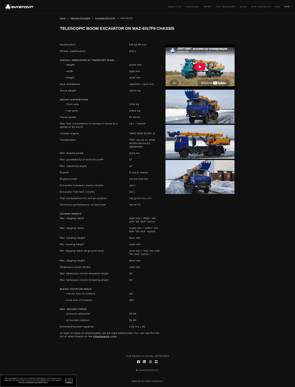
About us (175, 7)
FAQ (277, 7)
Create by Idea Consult (147, 381)
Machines (192, 7)
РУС (287, 7)
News (207, 7)
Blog (243, 7)
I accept (69, 381)
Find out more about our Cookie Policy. (33, 382)
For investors (226, 7)
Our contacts (261, 7)
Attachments (101, 336)
